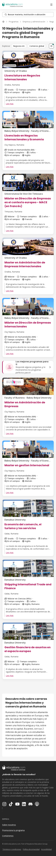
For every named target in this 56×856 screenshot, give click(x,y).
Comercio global (36, 46)
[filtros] (51, 46)
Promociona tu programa (13, 830)
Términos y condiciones (11, 849)
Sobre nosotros (9, 825)
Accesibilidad (46, 849)
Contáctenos (7, 835)
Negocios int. (19, 46)
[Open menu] (51, 4)
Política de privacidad (31, 849)
